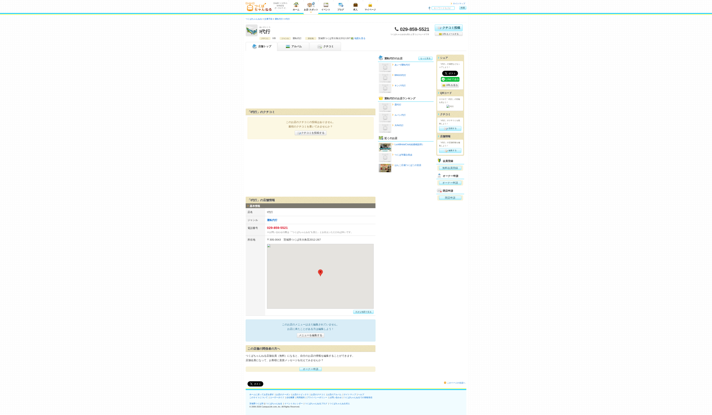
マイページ (370, 9)
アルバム (296, 46)
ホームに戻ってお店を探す (261, 394)
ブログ (340, 9)
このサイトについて (258, 397)
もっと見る (425, 58)
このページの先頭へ (456, 383)
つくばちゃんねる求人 (339, 403)
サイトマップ (459, 3)
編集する (452, 150)
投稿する (452, 128)
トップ (264, 46)
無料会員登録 (450, 167)
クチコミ (328, 46)
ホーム (296, 9)
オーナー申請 (310, 369)
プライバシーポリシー (317, 397)
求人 (355, 9)
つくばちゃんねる (274, 403)
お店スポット (311, 9)
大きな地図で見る (363, 312)
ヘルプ (361, 394)
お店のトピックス (300, 394)
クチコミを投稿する (312, 132)
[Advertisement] (310, 80)
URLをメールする (450, 34)
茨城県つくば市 (256, 403)
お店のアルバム (334, 394)
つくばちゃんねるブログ (316, 403)
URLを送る (451, 85)
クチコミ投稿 (451, 27)
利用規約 (301, 397)
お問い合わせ (335, 397)
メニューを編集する (310, 335)
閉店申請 (450, 197)
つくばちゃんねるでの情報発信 (358, 397)
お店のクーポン (283, 394)
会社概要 (290, 397)
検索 (463, 7)
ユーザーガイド (277, 397)
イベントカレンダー (293, 403)
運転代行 (272, 220)
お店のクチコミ (318, 394)
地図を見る (359, 38)
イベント (325, 9)
